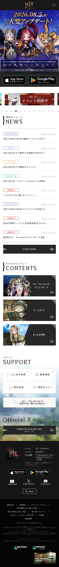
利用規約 (22, 504)
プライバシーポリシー (39, 504)
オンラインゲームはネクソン (29, 523)
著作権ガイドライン (38, 511)
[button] (17, 70)
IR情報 (41, 515)
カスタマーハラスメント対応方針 (22, 515)
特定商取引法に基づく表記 (27, 508)
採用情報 (28, 518)
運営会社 (10, 504)
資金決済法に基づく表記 (17, 511)
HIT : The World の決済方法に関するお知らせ (32, 402)
